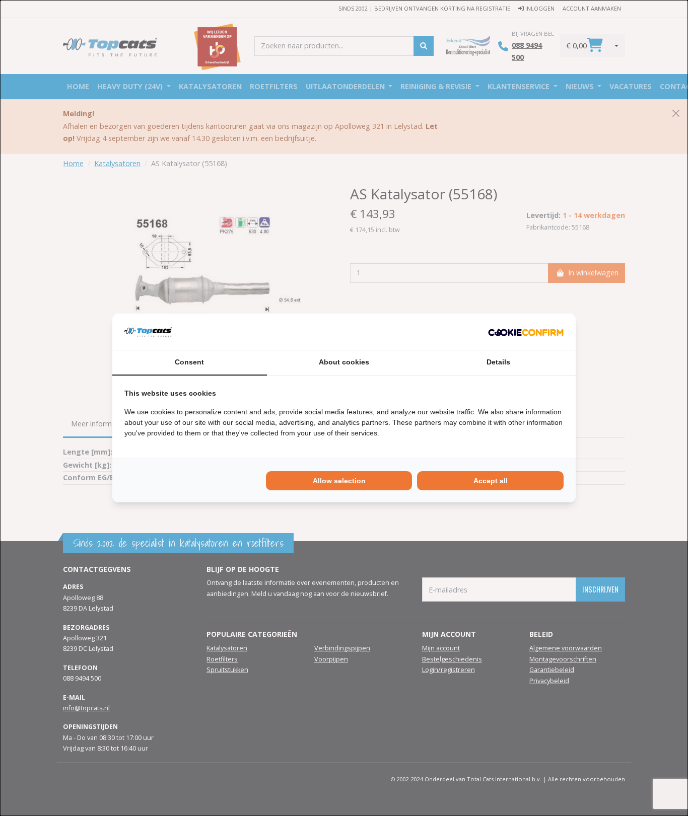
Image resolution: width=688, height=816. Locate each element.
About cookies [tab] (344, 362)
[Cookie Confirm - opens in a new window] (526, 332)
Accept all (490, 481)
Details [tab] (498, 362)
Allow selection (339, 481)
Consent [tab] (189, 362)
